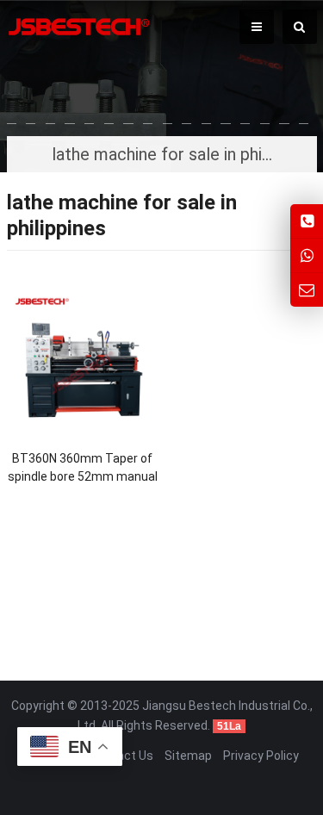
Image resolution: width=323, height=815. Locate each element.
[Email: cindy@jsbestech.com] (306, 290)
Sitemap (188, 755)
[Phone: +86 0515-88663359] (306, 221)
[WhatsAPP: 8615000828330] (306, 255)
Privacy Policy (261, 755)
